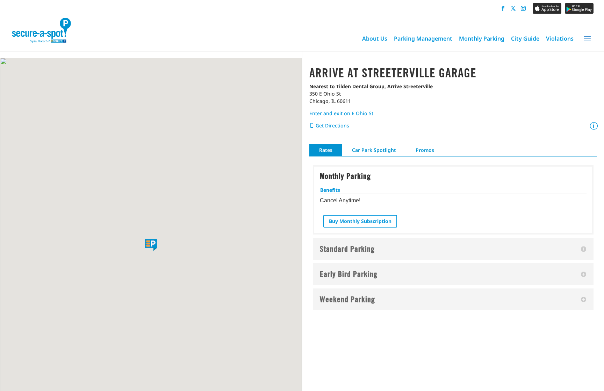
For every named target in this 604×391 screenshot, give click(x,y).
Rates (325, 150)
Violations (560, 38)
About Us (374, 38)
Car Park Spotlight (374, 150)
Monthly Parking (481, 38)
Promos (425, 150)
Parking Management (423, 38)
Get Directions (331, 125)
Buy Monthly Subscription (360, 221)
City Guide (525, 38)
